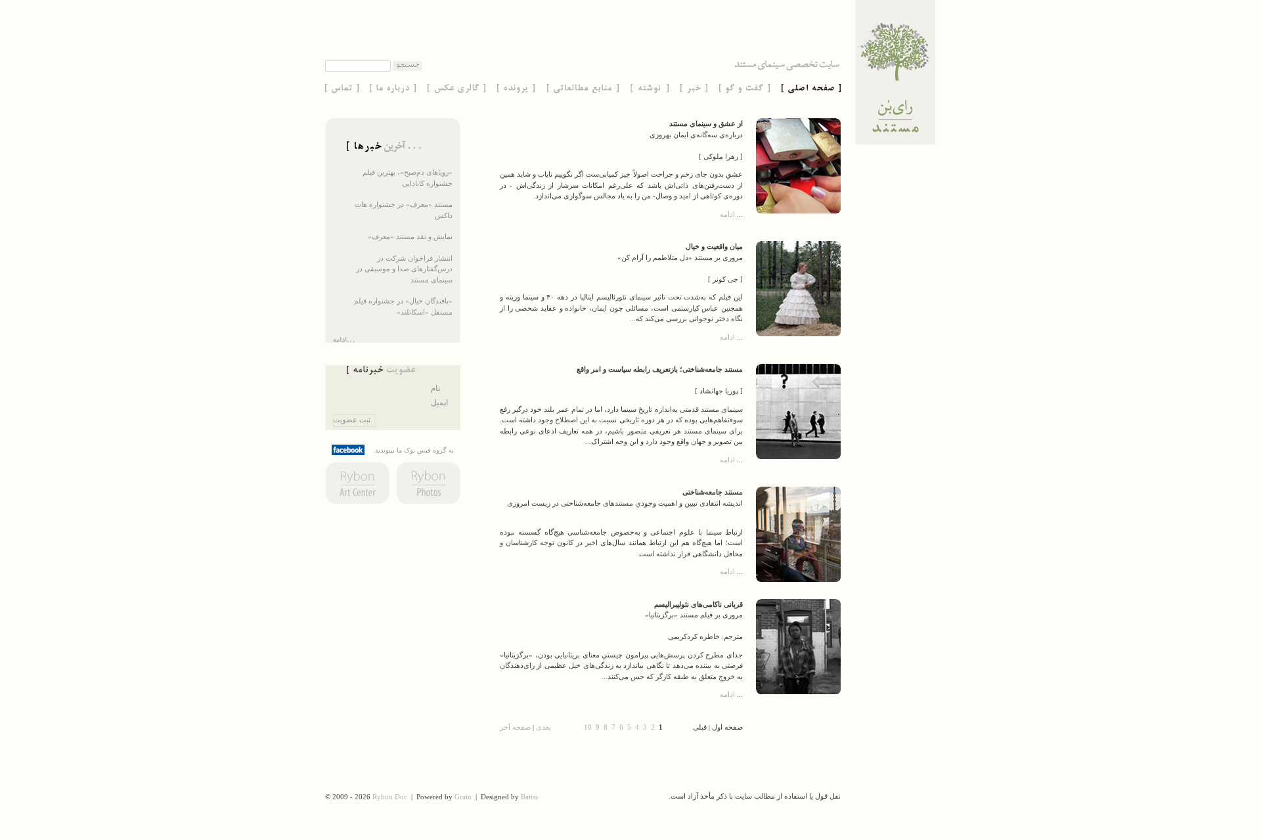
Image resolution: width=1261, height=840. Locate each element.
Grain (463, 797)
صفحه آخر (515, 727)
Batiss (529, 797)
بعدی (543, 727)
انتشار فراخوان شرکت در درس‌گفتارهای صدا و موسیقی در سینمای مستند (404, 269)
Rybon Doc (389, 797)
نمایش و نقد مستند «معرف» (410, 236)
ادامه (727, 214)
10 (588, 727)
